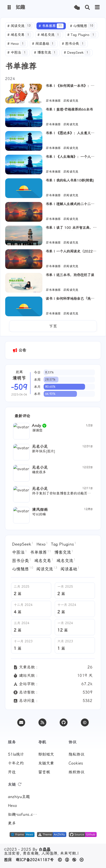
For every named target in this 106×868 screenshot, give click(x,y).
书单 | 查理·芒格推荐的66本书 (69, 109)
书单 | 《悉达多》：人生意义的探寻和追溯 (72, 133)
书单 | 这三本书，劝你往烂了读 (70, 275)
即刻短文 (46, 754)
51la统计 (16, 754)
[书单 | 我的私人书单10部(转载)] (23, 188)
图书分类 (73, 44)
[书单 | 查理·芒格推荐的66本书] (23, 117)
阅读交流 (19, 26)
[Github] (64, 722)
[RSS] (42, 722)
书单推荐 (50, 26)
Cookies (76, 763)
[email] (21, 722)
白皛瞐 (45, 849)
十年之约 (16, 763)
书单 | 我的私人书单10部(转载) (70, 180)
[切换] (97, 7)
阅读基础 (43, 44)
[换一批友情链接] (20, 784)
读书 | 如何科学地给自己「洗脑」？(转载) (68, 299)
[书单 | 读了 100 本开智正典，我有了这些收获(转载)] (23, 235)
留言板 (44, 772)
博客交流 (45, 52)
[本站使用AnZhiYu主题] (51, 835)
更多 (12, 823)
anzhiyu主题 (19, 796)
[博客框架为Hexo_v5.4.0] (22, 835)
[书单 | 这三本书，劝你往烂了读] (23, 283)
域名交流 (48, 35)
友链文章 (46, 763)
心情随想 (81, 26)
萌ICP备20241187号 (35, 860)
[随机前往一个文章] (76, 7)
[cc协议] (72, 859)
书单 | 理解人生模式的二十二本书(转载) (72, 204)
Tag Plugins (80, 35)
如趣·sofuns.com (22, 814)
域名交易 (18, 35)
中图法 (16, 52)
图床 (8, 860)
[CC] (85, 722)
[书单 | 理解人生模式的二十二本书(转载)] (23, 212)
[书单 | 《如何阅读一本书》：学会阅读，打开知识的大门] (23, 93)
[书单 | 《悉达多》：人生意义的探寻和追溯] (23, 141)
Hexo (15, 44)
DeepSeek (76, 52)
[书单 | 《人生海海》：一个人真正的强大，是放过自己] (23, 164)
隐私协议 (76, 754)
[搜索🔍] (87, 7)
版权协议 (76, 772)
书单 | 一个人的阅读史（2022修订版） (71, 251)
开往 (12, 772)
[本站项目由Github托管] (83, 835)
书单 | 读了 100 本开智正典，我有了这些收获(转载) (71, 228)
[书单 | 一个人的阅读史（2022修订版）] (23, 259)
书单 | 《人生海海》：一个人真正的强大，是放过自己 (72, 157)
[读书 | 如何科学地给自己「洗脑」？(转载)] (23, 306)
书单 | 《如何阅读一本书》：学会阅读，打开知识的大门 (72, 86)
